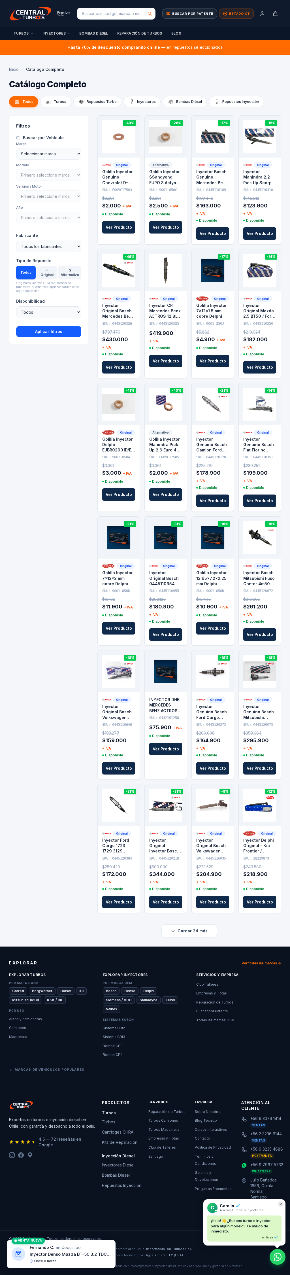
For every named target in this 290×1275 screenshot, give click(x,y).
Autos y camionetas (25, 1019)
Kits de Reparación (119, 1142)
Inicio (14, 69)
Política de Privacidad (213, 1147)
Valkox (111, 1009)
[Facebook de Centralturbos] (21, 1155)
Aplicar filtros (48, 331)
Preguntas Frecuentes (213, 1189)
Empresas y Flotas (211, 993)
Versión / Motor (29, 186)
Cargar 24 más (193, 930)
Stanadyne (148, 1000)
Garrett (18, 991)
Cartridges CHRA (117, 1132)
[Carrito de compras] (275, 13)
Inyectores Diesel (118, 1164)
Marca (21, 144)
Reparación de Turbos (139, 33)
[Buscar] (149, 13)
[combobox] (116, 14)
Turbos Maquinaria (163, 1129)
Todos (25, 272)
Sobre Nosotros (208, 1111)
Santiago (155, 1156)
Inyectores (54, 33)
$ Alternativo (70, 272)
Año (19, 207)
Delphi (148, 991)
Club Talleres (207, 984)
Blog (176, 33)
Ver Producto (119, 227)
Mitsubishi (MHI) (25, 1000)
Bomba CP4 (113, 1055)
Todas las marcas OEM (215, 1020)
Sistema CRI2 (114, 1028)
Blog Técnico (206, 1120)
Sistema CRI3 (114, 1037)
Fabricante (27, 235)
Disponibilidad (30, 301)
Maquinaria (18, 1037)
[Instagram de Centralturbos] (12, 1155)
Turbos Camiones (163, 1120)
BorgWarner (42, 991)
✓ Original (47, 272)
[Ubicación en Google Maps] (30, 1155)
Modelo (22, 165)
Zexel (170, 1000)
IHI (81, 991)
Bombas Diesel (116, 1175)
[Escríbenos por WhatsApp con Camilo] (277, 1257)
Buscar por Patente (212, 1011)
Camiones (17, 1028)
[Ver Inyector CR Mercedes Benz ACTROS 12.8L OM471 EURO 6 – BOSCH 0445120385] (166, 270)
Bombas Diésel (93, 33)
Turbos (21, 33)
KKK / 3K (55, 1000)
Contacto (202, 1138)
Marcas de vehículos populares (49, 1070)
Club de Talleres (162, 1147)
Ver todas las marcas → (261, 963)
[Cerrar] (281, 1204)
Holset (65, 991)
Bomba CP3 (113, 1046)
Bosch (111, 991)
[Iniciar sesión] (262, 14)
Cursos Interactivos (211, 1129)
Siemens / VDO (119, 1000)
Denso (129, 991)
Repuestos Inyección (121, 1185)
